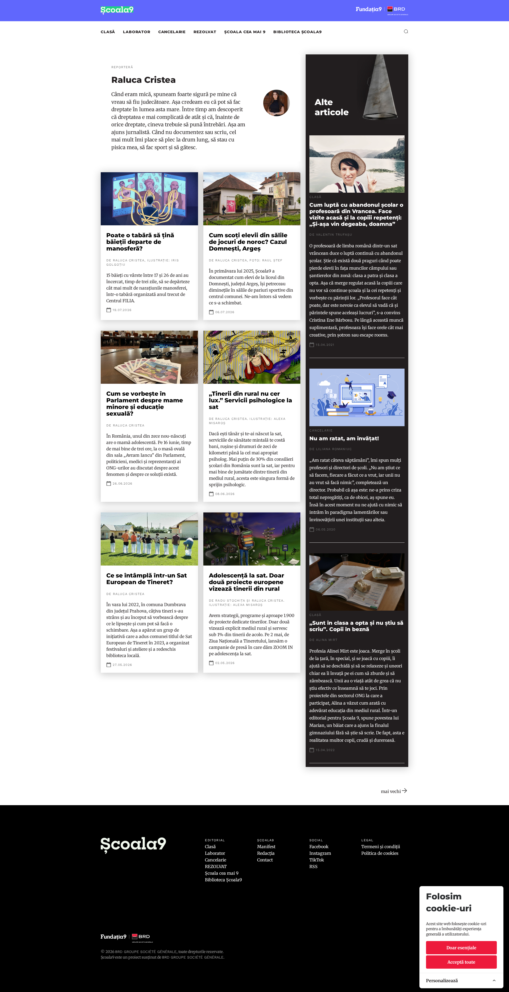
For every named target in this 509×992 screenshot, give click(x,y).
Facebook (318, 846)
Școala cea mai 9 (244, 32)
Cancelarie (172, 32)
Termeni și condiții (380, 846)
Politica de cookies (379, 853)
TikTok (316, 859)
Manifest (266, 846)
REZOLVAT (205, 32)
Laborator (136, 32)
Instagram (320, 853)
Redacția (266, 853)
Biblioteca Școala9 (297, 32)
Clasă (108, 32)
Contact (265, 859)
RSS (313, 866)
